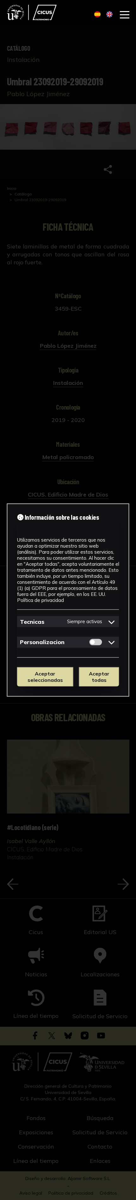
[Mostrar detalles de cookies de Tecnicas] (111, 621)
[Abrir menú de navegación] (124, 15)
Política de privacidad (40, 600)
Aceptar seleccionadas (45, 676)
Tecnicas (32, 621)
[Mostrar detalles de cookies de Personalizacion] (111, 642)
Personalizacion (42, 642)
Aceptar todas (99, 676)
